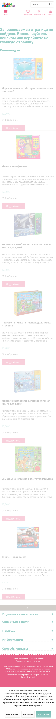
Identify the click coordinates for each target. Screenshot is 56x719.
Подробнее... (13, 128)
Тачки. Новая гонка (14, 557)
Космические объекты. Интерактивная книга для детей (26, 246)
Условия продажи (23, 661)
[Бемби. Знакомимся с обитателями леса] (28, 459)
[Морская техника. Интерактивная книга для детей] (28, 68)
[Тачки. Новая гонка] (28, 537)
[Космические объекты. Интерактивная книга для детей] (28, 225)
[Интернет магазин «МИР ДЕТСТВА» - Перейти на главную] (14, 4)
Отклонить (12, 714)
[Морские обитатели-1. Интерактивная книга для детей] (28, 381)
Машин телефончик (14, 166)
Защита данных (37, 658)
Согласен (28, 714)
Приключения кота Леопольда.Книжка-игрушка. (27, 324)
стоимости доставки (44, 666)
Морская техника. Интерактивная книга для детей (27, 90)
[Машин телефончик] (28, 147)
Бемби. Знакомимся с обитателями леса (27, 478)
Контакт (36, 661)
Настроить (44, 714)
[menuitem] (50, 12)
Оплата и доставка (20, 658)
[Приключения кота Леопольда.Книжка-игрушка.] (28, 303)
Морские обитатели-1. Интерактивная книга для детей (26, 402)
